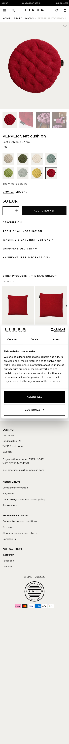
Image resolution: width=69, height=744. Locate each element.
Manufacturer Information (25, 257)
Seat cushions (24, 18)
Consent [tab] (12, 339)
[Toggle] (25, 222)
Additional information (22, 231)
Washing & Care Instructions (27, 239)
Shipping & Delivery (18, 248)
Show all (8, 281)
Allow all (34, 396)
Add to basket (44, 210)
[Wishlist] (56, 10)
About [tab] (56, 339)
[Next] (63, 66)
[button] (4, 10)
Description (12, 222)
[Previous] (6, 66)
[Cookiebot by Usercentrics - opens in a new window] (50, 330)
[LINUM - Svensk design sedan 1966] (34, 10)
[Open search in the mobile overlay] (13, 10)
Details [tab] (34, 339)
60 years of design (30, 3)
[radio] (8, 159)
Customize (32, 409)
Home (6, 18)
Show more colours (15, 183)
